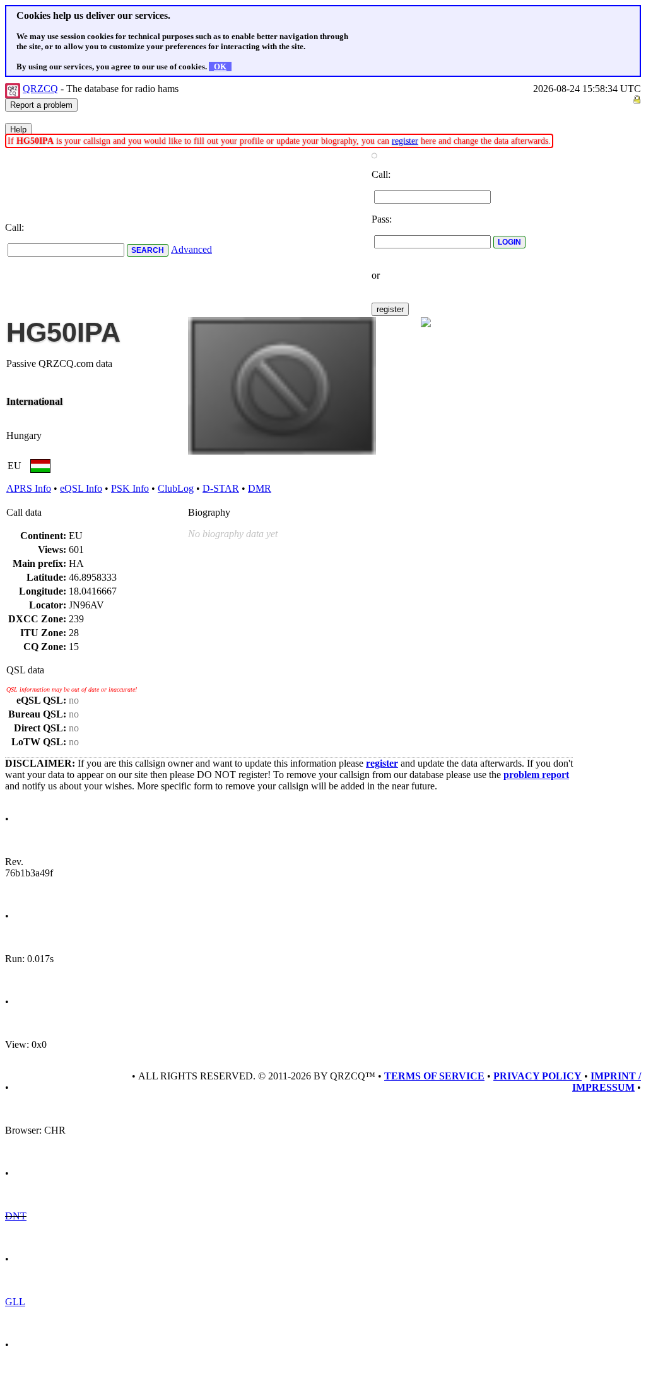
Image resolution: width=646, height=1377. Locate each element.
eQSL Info (81, 488)
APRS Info (28, 488)
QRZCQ (40, 88)
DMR (259, 488)
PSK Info (130, 488)
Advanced (191, 249)
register (405, 141)
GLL (15, 1301)
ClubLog (176, 488)
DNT (15, 1216)
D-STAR (221, 488)
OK (220, 66)
